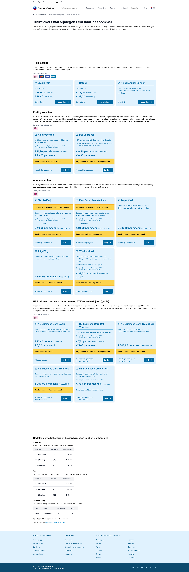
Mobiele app (37, 540)
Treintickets (42, 14)
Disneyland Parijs (134, 550)
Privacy (48, 568)
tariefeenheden (48, 519)
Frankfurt (131, 540)
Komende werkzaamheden (74, 547)
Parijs (98, 547)
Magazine (68, 554)
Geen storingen (37, 2)
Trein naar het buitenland (74, 543)
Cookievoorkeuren (58, 568)
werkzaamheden (48, 2)
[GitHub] (155, 568)
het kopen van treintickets (55, 523)
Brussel (98, 554)
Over (145, 8)
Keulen (98, 558)
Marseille (131, 554)
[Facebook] (138, 568)
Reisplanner (90, 8)
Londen (99, 550)
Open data (41, 568)
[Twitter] (133, 568)
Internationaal (123, 8)
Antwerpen (100, 540)
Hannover (131, 547)
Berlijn (98, 543)
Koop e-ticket (62, 102)
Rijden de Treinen (48, 566)
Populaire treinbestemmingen (108, 535)
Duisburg (131, 543)
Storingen (36, 547)
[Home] (34, 14)
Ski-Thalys (131, 558)
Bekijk (65, 170)
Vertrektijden (102, 8)
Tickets (112, 8)
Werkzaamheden (39, 550)
